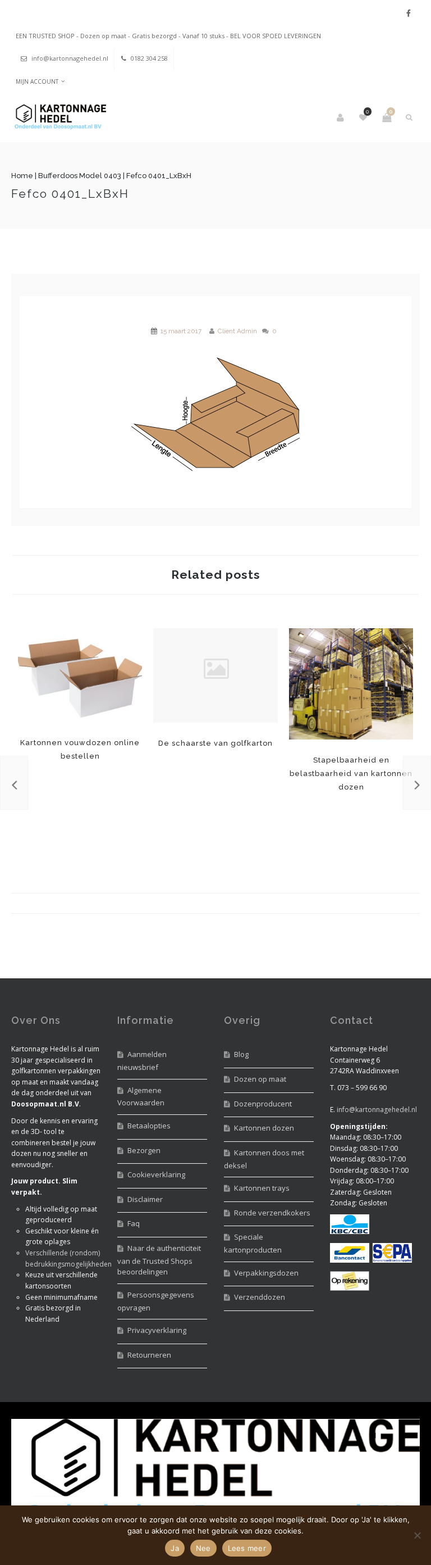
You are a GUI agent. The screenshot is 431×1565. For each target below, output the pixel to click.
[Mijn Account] (341, 117)
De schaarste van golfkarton (215, 743)
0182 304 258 (149, 58)
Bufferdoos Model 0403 (79, 175)
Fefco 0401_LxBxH (70, 194)
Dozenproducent (263, 1104)
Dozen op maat (260, 1079)
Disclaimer (145, 1199)
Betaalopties (149, 1126)
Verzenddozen (259, 1297)
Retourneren (149, 1355)
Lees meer (247, 1548)
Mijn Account (37, 81)
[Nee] (417, 1535)
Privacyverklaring (156, 1330)
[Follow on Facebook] (408, 13)
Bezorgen (144, 1150)
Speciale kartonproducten (253, 1243)
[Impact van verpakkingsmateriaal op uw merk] (14, 783)
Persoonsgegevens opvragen (155, 1301)
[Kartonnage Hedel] (58, 118)
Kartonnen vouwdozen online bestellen (80, 675)
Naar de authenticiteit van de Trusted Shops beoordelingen (159, 1260)
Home (22, 175)
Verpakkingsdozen (266, 1273)
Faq (133, 1223)
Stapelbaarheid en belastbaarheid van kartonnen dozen (351, 684)
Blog (241, 1054)
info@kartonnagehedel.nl (69, 58)
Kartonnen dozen (264, 1128)
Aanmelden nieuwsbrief (142, 1060)
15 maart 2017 (181, 331)
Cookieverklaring (156, 1174)
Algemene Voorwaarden (140, 1096)
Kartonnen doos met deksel (264, 1159)
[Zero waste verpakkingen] (417, 783)
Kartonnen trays (262, 1188)
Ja (175, 1548)
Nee (203, 1548)
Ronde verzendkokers (272, 1213)
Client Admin (237, 331)
